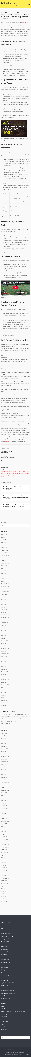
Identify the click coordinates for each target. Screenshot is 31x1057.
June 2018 (3, 599)
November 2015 (5, 679)
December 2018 (5, 583)
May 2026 (3, 542)
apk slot (9, 471)
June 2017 (3, 630)
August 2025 (4, 565)
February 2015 (4, 703)
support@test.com (5, 723)
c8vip (2, 473)
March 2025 (4, 578)
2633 (2, 928)
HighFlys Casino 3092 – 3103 (7, 983)
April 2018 (3, 604)
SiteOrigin (23, 1050)
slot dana (23, 471)
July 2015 (3, 690)
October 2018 (4, 589)
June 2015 (3, 692)
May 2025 (3, 573)
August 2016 (4, 656)
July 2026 (3, 537)
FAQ (23, 1054)
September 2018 (5, 591)
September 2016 (5, 653)
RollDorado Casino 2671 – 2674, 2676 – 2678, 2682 (13, 1011)
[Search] (28, 525)
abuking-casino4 (5, 941)
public (2, 1006)
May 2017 (3, 633)
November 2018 (5, 586)
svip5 (15, 471)
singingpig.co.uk (4, 1016)
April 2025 (3, 576)
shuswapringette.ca (5, 1014)
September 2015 (5, 684)
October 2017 (4, 620)
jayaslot (27, 471)
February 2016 (4, 671)
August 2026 (4, 534)
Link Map (27, 1054)
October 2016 (4, 651)
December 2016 (5, 646)
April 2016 (3, 666)
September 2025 (5, 563)
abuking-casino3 (5, 939)
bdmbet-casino (4, 949)
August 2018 (4, 594)
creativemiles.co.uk (5, 962)
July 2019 (3, 581)
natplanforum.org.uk (6, 998)
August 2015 (4, 687)
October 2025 (4, 560)
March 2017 (4, 638)
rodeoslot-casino (5, 1008)
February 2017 (4, 640)
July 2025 (3, 568)
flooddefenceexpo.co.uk (6, 975)
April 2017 (3, 635)
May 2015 (3, 695)
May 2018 (3, 602)
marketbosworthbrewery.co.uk (8, 995)
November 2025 (5, 558)
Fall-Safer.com (8, 3)
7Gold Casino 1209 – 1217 (7, 936)
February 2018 (4, 609)
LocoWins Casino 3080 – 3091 (8, 993)
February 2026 (4, 550)
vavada (2, 1024)
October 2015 (4, 682)
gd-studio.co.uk (4, 980)
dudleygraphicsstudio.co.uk (7, 970)
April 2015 (3, 697)
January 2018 (4, 612)
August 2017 (4, 625)
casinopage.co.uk (5, 959)
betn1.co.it (16, 93)
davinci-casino (4, 967)
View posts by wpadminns (6, 469)
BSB (2, 957)
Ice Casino (3, 988)
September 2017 (5, 622)
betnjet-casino (4, 954)
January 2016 (4, 674)
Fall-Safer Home (17, 1054)
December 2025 (5, 555)
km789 (12, 471)
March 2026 (4, 547)
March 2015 (4, 700)
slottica (2, 1019)
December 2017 (5, 615)
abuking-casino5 (5, 944)
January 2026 (4, 552)
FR (1, 977)
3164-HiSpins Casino (6, 931)
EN (1, 972)
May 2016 (3, 664)
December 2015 (5, 677)
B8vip (5, 473)
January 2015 (4, 705)
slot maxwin (4, 471)
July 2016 (3, 659)
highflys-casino (4, 985)
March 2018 (4, 607)
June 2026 (3, 539)
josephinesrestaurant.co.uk (7, 990)
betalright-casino (5, 951)
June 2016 (3, 661)
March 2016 (4, 669)
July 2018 (3, 596)
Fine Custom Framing (19, 1052)
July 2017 (3, 627)
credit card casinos (5, 964)
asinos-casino (4, 946)
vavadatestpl (4, 1027)
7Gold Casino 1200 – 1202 (7, 933)
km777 (18, 471)
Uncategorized (10, 18)
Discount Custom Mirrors (7, 1054)
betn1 (23, 22)
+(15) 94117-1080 (5, 725)
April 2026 (3, 545)
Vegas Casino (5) (5, 1029)
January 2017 (4, 643)
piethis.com (3, 1003)
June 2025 (3, 571)
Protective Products (10, 1052)
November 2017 (5, 617)
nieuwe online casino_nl (6, 1001)
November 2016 (5, 648)
